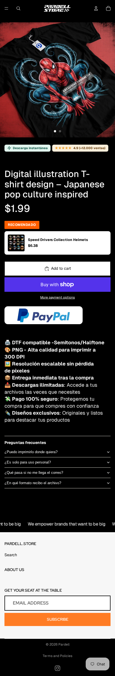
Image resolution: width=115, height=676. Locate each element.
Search (10, 554)
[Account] (96, 8)
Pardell (64, 644)
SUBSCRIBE (57, 619)
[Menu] (6, 8)
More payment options (57, 297)
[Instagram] (57, 668)
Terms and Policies (57, 656)
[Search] (18, 8)
